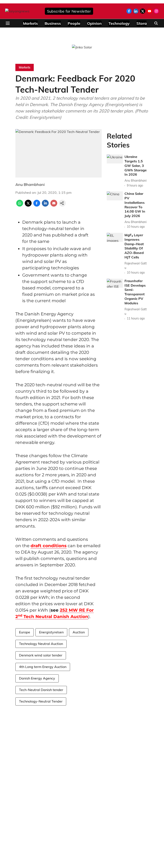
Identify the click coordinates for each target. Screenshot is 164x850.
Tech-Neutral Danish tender (41, 690)
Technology (119, 23)
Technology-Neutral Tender (41, 701)
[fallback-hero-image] (115, 159)
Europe (24, 632)
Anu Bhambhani (30, 184)
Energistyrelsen (51, 632)
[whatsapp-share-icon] (19, 205)
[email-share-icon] (53, 205)
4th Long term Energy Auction (42, 667)
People (74, 23)
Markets (30, 23)
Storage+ (145, 23)
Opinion (94, 23)
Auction (79, 632)
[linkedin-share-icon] (45, 205)
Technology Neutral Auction (41, 644)
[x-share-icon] (28, 205)
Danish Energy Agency (37, 678)
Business (53, 23)
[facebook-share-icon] (36, 205)
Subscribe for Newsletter (69, 11)
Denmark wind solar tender (40, 655)
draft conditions (49, 545)
